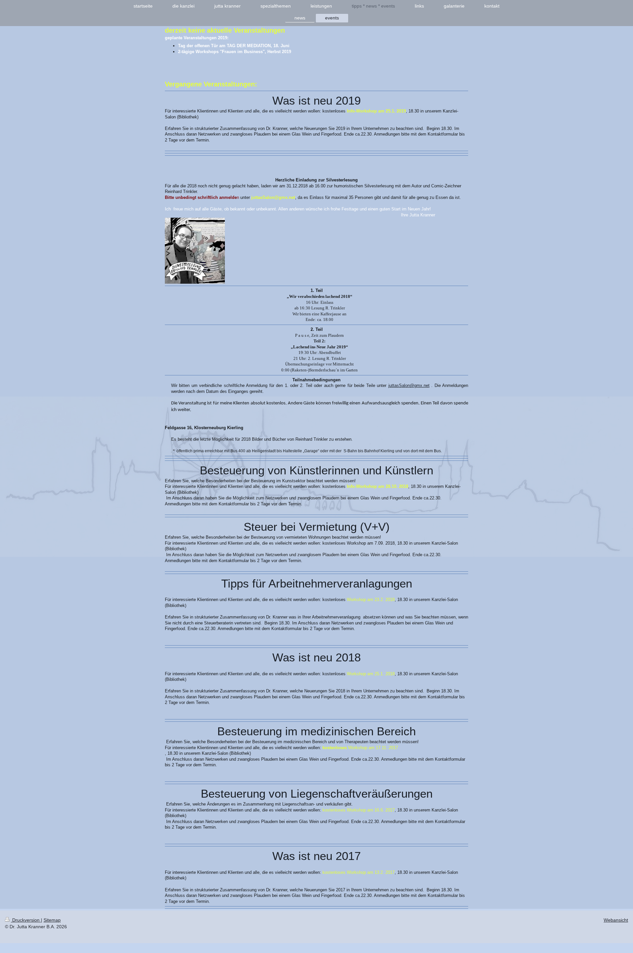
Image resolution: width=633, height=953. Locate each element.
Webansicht (616, 920)
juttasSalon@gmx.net (409, 385)
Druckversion (26, 920)
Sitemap (52, 920)
